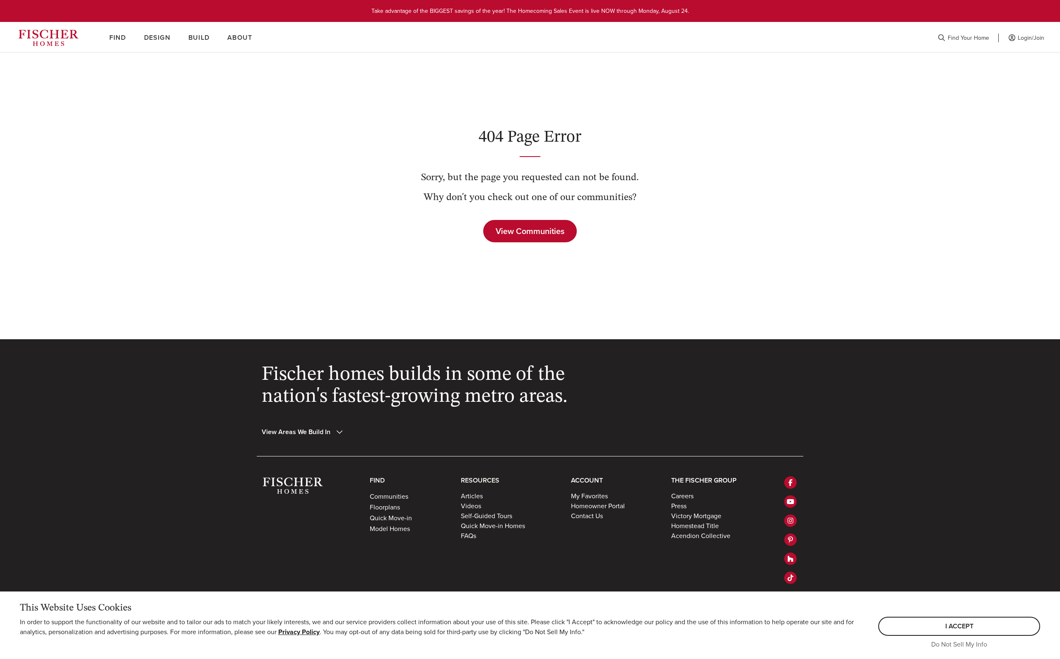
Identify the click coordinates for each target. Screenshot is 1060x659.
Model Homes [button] (390, 528)
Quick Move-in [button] (391, 517)
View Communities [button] (530, 231)
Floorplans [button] (385, 507)
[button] (963, 38)
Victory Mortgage (696, 515)
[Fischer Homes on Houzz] (790, 559)
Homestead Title (695, 525)
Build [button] (199, 37)
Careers (682, 495)
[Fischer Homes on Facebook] (790, 482)
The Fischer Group (704, 480)
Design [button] (157, 37)
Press (679, 505)
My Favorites (589, 495)
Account (587, 480)
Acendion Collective (700, 535)
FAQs (468, 535)
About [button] (239, 37)
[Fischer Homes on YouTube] (790, 501)
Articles (472, 495)
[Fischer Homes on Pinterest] (790, 539)
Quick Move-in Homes (493, 525)
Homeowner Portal (598, 505)
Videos (471, 505)
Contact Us (587, 515)
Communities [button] (389, 496)
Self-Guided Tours (486, 515)
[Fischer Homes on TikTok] (790, 578)
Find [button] (117, 37)
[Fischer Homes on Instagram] (790, 520)
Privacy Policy (299, 632)
